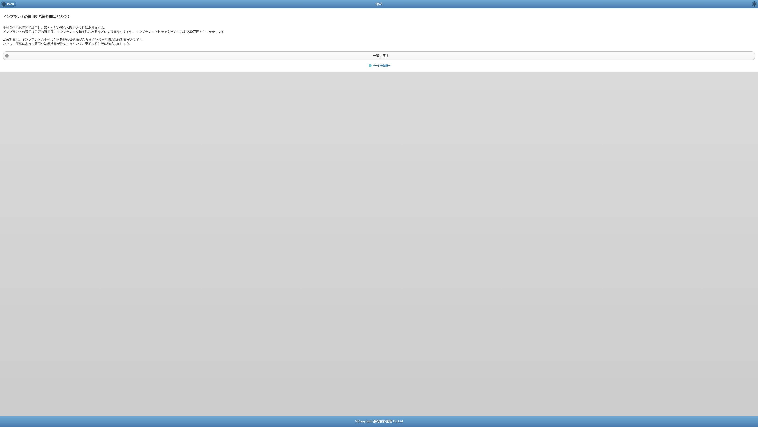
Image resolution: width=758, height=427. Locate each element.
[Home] (754, 4)
